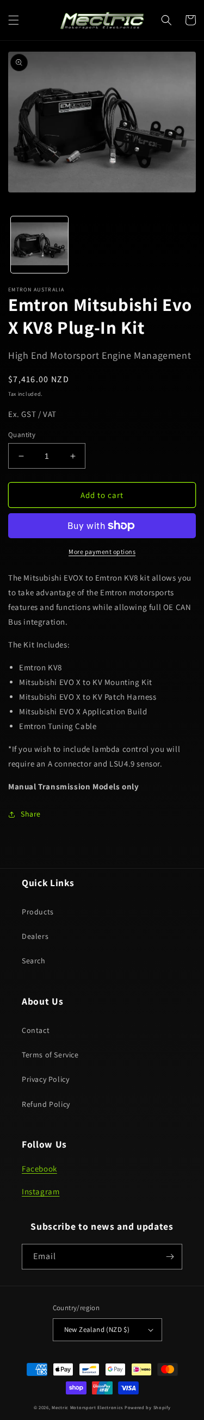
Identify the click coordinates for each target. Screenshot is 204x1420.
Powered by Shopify (148, 1407)
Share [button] (31, 814)
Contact (36, 1030)
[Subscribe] (170, 1256)
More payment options (102, 551)
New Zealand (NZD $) (97, 1329)
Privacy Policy (45, 1079)
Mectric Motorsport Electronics (87, 1407)
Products (38, 912)
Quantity (21, 434)
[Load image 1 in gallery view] (39, 244)
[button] (14, 20)
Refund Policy (46, 1104)
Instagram (40, 1191)
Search (34, 961)
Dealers (35, 936)
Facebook (39, 1168)
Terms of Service (50, 1055)
